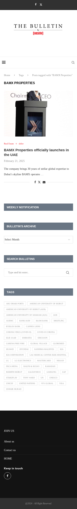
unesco (53, 378)
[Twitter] (41, 4)
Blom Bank (42, 321)
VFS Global (47, 383)
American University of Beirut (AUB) (26, 309)
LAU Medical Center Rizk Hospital (48, 355)
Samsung (51, 372)
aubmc (9, 321)
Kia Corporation (15, 355)
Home (7, 75)
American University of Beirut (46, 304)
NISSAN (60, 361)
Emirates (27, 338)
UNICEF (9, 383)
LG (7, 361)
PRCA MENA (12, 366)
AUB (55, 315)
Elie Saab (11, 338)
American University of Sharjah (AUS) (26, 315)
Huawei (10, 349)
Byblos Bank (13, 326)
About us (9, 441)
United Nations (27, 383)
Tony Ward (29, 378)
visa (61, 383)
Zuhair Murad (13, 389)
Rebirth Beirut (14, 372)
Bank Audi (24, 321)
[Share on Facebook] (35, 182)
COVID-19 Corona (46, 332)
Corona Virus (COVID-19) (18, 332)
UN (42, 378)
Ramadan (50, 366)
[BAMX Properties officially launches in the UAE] (38, 114)
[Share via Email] (44, 182)
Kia (61, 349)
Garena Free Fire (15, 343)
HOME (8, 458)
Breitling (59, 321)
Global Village (38, 343)
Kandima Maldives (44, 349)
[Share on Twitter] (39, 182)
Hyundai (24, 349)
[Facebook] (35, 4)
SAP (64, 372)
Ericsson (42, 338)
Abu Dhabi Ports (15, 304)
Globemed (58, 343)
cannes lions (33, 326)
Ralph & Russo (31, 366)
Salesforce (34, 372)
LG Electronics (23, 361)
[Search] (73, 62)
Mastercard (44, 361)
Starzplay (11, 378)
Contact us (10, 450)
